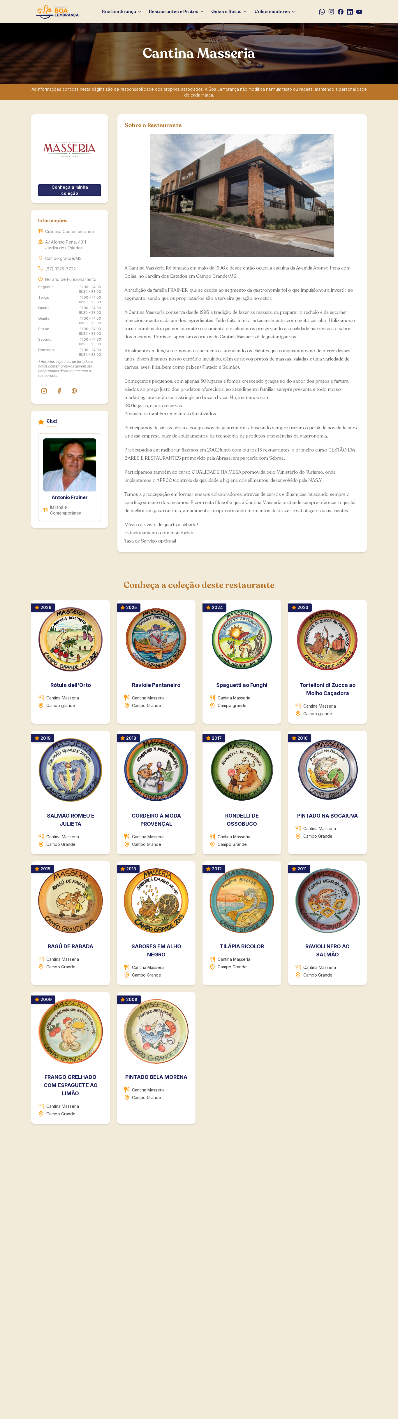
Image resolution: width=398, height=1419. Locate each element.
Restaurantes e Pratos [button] (173, 11)
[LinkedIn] (350, 12)
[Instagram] (331, 12)
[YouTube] (359, 12)
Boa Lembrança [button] (119, 11)
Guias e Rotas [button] (226, 11)
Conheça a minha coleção (70, 190)
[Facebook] (341, 12)
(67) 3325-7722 (60, 268)
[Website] (74, 391)
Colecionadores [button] (272, 11)
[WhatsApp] (322, 12)
